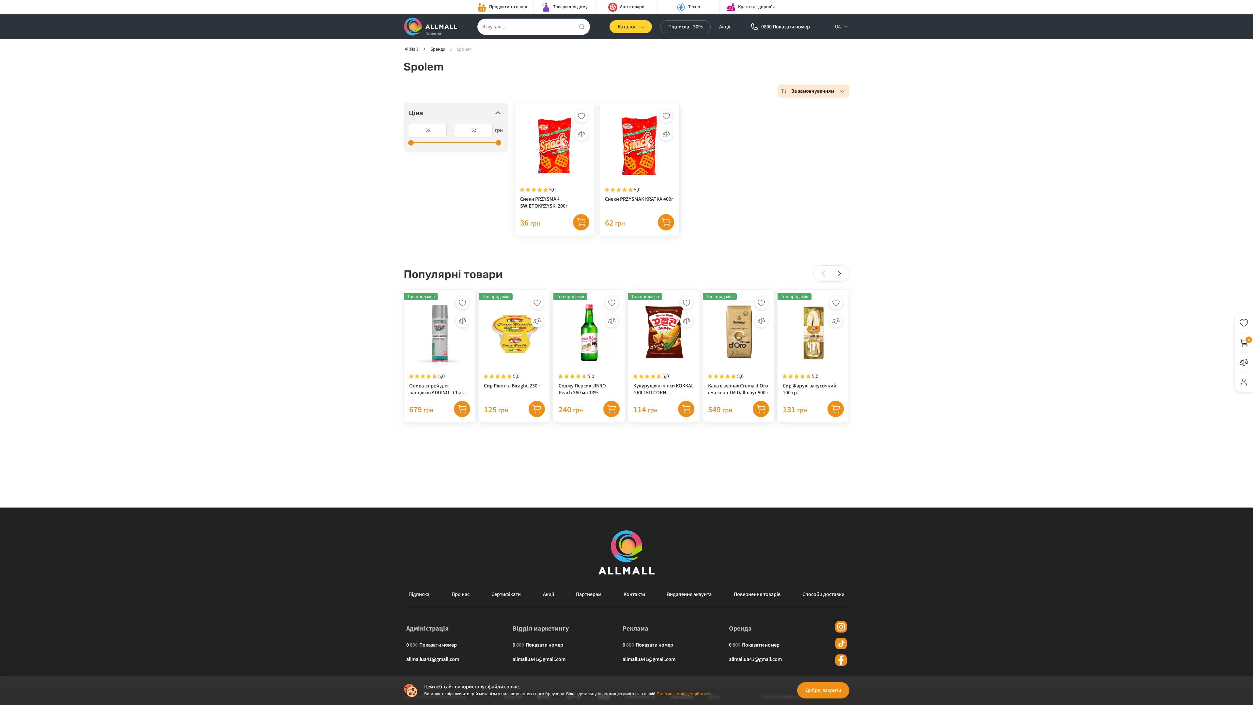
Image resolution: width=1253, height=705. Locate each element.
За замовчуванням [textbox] (812, 91)
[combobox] (813, 91)
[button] (839, 273)
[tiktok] (841, 643)
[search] (582, 27)
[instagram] (841, 627)
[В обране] (581, 116)
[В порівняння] (581, 134)
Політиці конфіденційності (683, 694)
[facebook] (841, 660)
